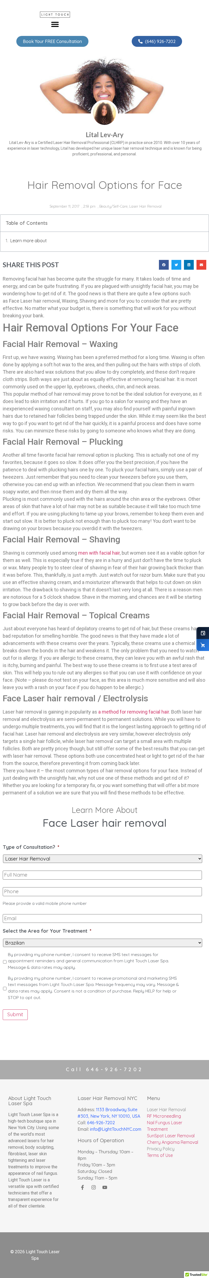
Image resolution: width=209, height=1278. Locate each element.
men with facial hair (99, 553)
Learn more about (28, 240)
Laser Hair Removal (145, 206)
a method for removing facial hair (133, 712)
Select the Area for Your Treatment (47, 931)
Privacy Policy (160, 1148)
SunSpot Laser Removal (171, 1135)
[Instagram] (94, 1187)
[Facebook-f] (82, 1187)
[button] (55, 24)
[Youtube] (105, 1187)
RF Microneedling (164, 1116)
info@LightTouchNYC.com (115, 1129)
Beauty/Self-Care (113, 206)
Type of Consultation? (31, 847)
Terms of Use (160, 1155)
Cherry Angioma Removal (172, 1142)
